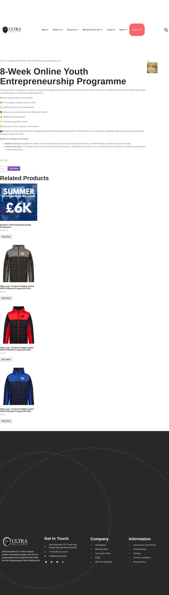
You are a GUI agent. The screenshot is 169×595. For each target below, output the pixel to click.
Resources (71, 30)
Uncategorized (12, 61)
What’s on (57, 30)
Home (2, 61)
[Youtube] (57, 562)
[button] (166, 29)
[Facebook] (46, 562)
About (44, 30)
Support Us (137, 30)
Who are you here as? (91, 30)
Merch (122, 30)
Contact (110, 30)
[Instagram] (63, 562)
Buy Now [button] (6, 237)
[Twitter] (52, 562)
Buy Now (14, 168)
